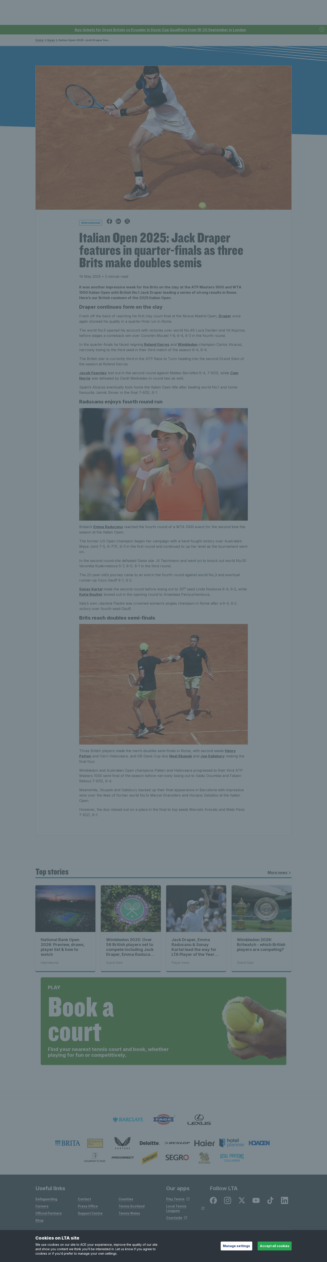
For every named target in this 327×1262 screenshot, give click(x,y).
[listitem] (67, 1143)
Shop (39, 1220)
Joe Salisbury (212, 756)
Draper (225, 316)
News (51, 40)
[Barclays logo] (128, 1119)
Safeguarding (46, 1199)
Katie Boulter (91, 594)
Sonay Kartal (90, 589)
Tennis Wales (129, 1213)
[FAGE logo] (163, 1119)
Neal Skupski (180, 756)
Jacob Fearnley (93, 373)
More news (277, 872)
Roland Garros (156, 344)
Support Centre (90, 1213)
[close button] (322, 30)
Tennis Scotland (132, 1206)
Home (39, 40)
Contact (84, 1199)
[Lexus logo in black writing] (199, 1119)
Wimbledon (188, 344)
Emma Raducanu (108, 527)
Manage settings (236, 1246)
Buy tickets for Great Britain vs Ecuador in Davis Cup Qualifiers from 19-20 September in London (160, 30)
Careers (41, 1206)
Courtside (174, 1218)
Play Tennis (175, 1199)
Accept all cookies (274, 1246)
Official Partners (48, 1213)
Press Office (88, 1206)
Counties (126, 1199)
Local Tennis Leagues (176, 1208)
